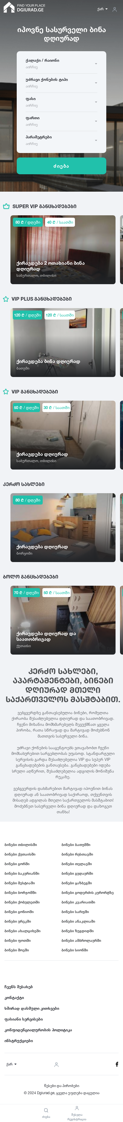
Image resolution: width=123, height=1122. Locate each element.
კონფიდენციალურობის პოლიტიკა (38, 1029)
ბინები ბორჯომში (20, 892)
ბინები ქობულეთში (22, 902)
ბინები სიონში (74, 950)
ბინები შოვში (16, 950)
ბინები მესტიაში (19, 883)
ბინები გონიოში (19, 911)
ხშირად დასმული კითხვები (31, 1008)
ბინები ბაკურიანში (21, 873)
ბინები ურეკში (17, 921)
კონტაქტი (14, 997)
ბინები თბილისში (20, 844)
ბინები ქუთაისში (20, 854)
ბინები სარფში (75, 911)
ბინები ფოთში (17, 940)
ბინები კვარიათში (78, 902)
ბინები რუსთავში (77, 854)
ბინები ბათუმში (75, 844)
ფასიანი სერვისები (23, 1019)
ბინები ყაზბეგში (76, 883)
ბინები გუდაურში (77, 873)
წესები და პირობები (61, 1085)
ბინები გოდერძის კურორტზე (87, 892)
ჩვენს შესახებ (18, 986)
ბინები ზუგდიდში (77, 931)
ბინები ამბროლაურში (81, 940)
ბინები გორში (17, 863)
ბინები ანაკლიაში (78, 921)
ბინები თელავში (76, 863)
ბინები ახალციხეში (22, 931)
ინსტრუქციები (18, 1040)
